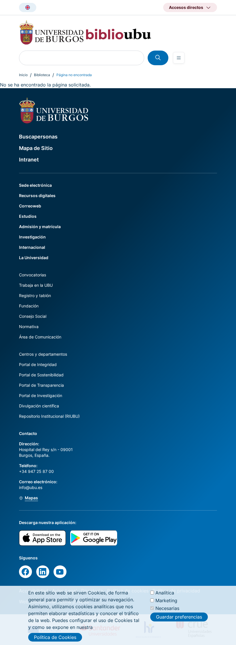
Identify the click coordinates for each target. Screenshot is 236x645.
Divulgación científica (39, 405)
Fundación (29, 305)
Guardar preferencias (179, 617)
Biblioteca (42, 75)
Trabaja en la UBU (36, 285)
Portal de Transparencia (41, 385)
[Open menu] (178, 57)
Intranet (29, 160)
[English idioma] (27, 7)
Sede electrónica (35, 185)
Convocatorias (32, 274)
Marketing (166, 600)
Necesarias (167, 608)
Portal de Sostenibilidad (41, 374)
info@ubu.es (30, 487)
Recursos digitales (37, 195)
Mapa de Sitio (36, 148)
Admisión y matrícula (40, 226)
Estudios (28, 216)
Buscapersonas (38, 137)
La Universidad (33, 257)
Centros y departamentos (43, 354)
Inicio (23, 75)
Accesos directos (186, 7)
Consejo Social (32, 316)
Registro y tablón (35, 295)
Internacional (32, 247)
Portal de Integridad (38, 364)
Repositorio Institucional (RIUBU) (49, 416)
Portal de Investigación (40, 395)
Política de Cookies (55, 637)
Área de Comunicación (40, 336)
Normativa (29, 326)
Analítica (164, 593)
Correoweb (30, 205)
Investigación (32, 236)
